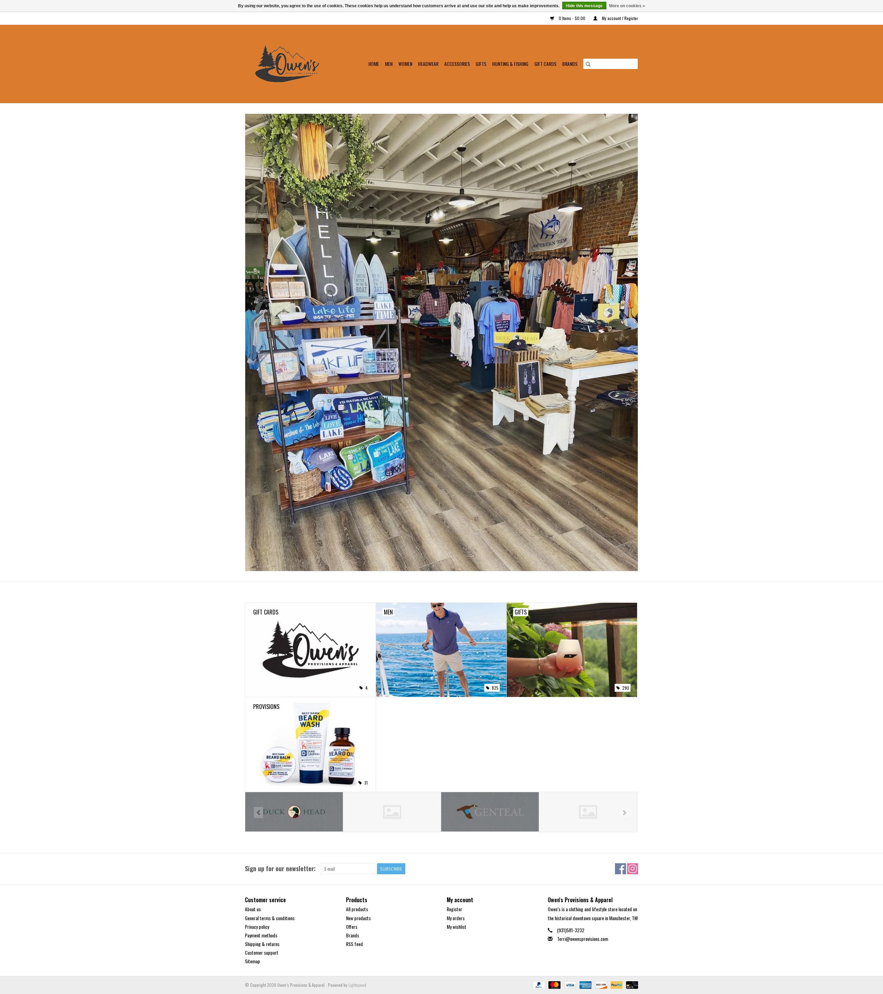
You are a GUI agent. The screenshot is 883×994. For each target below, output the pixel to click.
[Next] (624, 812)
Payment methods (261, 935)
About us (253, 909)
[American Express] (585, 984)
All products (357, 909)
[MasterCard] (554, 984)
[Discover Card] (600, 984)
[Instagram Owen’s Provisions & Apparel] (632, 868)
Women (405, 63)
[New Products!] (441, 342)
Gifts (481, 63)
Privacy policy (257, 926)
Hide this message (584, 5)
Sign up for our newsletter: (280, 868)
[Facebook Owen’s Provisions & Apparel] (620, 868)
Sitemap (252, 961)
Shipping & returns (262, 943)
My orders (456, 918)
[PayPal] (538, 984)
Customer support (261, 952)
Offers (351, 926)
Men (389, 63)
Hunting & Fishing (510, 63)
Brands (569, 63)
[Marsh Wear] (490, 812)
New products (358, 918)
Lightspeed (357, 985)
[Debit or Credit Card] (631, 984)
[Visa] (569, 984)
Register (454, 909)
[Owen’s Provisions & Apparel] (291, 63)
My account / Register (619, 18)
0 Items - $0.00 (572, 18)
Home (373, 63)
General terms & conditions (270, 918)
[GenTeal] (392, 812)
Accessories (457, 63)
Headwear (428, 63)
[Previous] (258, 812)
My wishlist (456, 926)
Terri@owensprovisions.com (582, 938)
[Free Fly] (294, 812)
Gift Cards (545, 63)
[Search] (588, 63)
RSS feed (354, 943)
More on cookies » (627, 5)
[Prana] (588, 812)
